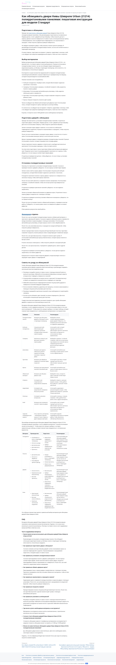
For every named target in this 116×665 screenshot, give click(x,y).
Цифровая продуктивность (53, 6)
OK (86, 663)
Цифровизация (80, 659)
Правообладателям (26, 657)
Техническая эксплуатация (53, 659)
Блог (23, 655)
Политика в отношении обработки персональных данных (40, 655)
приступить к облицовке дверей (38, 33)
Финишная (26, 214)
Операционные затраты (67, 6)
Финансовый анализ (80, 6)
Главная (23, 12)
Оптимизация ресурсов (38, 6)
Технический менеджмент (68, 659)
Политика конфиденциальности (86, 655)
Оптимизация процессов (28, 8)
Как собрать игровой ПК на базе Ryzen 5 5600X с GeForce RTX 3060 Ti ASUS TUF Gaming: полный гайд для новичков (39, 645)
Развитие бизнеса (26, 6)
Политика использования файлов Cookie (66, 655)
